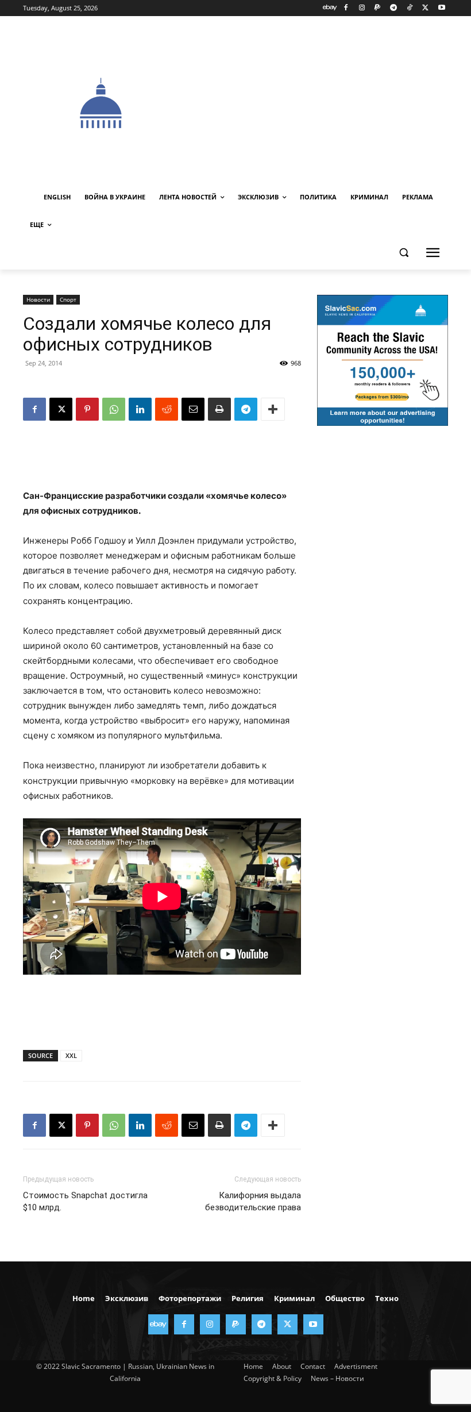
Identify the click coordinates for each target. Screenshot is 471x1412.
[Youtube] (441, 8)
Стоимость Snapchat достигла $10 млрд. (85, 1201)
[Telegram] (393, 8)
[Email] (193, 409)
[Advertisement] (325, 101)
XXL (71, 1055)
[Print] (219, 409)
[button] (403, 252)
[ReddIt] (166, 409)
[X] (425, 8)
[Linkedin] (140, 409)
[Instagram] (361, 8)
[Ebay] (330, 8)
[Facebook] (345, 8)
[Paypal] (377, 8)
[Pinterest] (87, 409)
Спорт (68, 299)
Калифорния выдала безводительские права (253, 1201)
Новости (38, 299)
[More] (273, 409)
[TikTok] (409, 8)
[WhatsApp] (113, 409)
